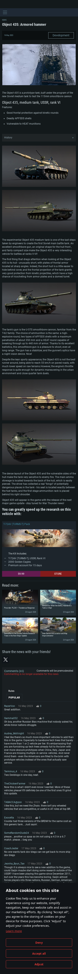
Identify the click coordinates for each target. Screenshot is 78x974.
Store (58, 573)
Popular (14, 697)
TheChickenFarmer (14, 783)
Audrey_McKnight (14, 733)
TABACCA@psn (13, 802)
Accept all (39, 953)
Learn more (14, 931)
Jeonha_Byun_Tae (14, 863)
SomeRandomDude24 (16, 832)
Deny (39, 943)
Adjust (39, 964)
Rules (11, 691)
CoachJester (11, 848)
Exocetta (9, 817)
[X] (5, 659)
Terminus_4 (10, 771)
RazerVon (9, 706)
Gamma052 (11, 718)
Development (61, 35)
